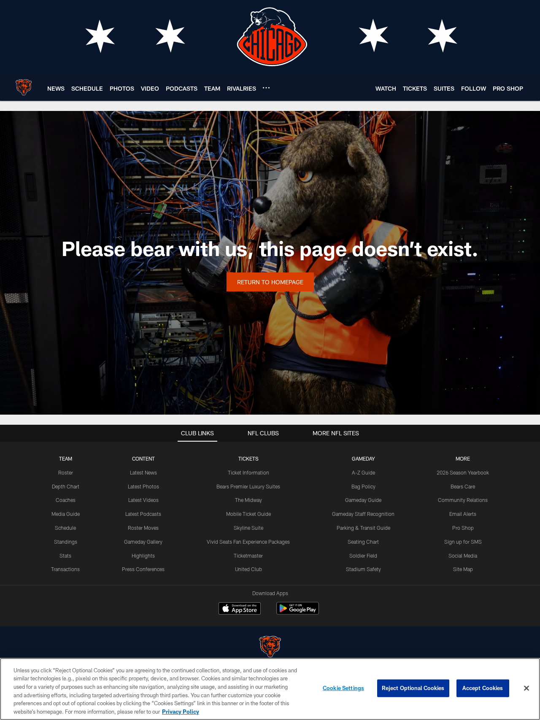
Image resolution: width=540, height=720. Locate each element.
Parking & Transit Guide (363, 528)
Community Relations (463, 500)
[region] (270, 689)
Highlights (143, 555)
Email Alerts (462, 514)
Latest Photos (143, 486)
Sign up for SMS (463, 542)
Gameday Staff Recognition (363, 514)
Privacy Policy (180, 711)
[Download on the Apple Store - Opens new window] (239, 609)
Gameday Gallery (143, 542)
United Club (248, 569)
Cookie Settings (343, 688)
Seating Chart (363, 542)
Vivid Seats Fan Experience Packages (248, 542)
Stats (65, 555)
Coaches (66, 500)
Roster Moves (143, 528)
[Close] (526, 688)
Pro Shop (463, 528)
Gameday (363, 458)
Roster (65, 472)
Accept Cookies (482, 688)
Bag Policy (363, 486)
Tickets (248, 458)
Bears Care (463, 486)
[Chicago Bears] (270, 647)
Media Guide (65, 514)
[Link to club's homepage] (24, 87)
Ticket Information (248, 472)
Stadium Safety (363, 569)
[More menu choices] (266, 87)
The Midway (248, 500)
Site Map (463, 569)
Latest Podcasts (143, 514)
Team (65, 458)
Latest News (143, 472)
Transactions (65, 569)
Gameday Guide (363, 500)
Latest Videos (143, 500)
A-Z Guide (363, 472)
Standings (65, 542)
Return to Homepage (270, 282)
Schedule (65, 528)
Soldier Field (363, 555)
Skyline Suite (248, 528)
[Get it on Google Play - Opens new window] (297, 612)
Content (143, 458)
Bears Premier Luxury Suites (248, 486)
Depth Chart (65, 486)
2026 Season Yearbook (463, 472)
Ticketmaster (248, 555)
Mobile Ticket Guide (248, 514)
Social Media (462, 555)
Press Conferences (143, 569)
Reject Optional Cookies (413, 688)
